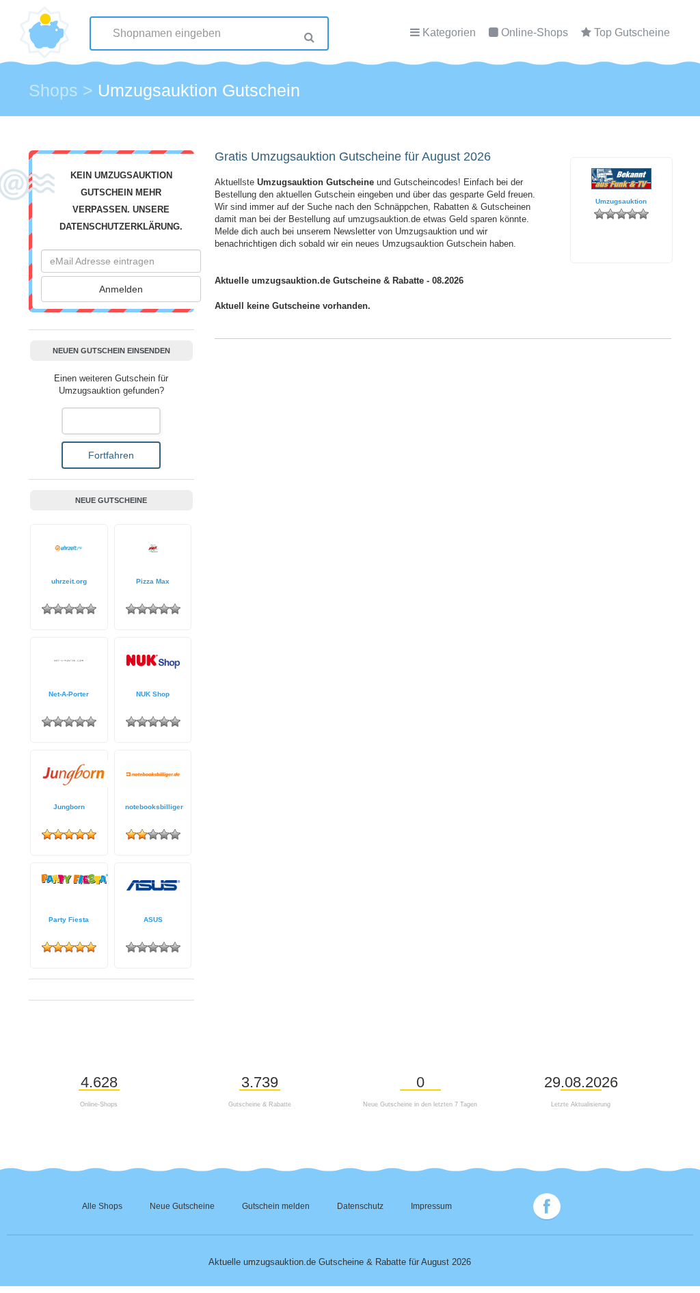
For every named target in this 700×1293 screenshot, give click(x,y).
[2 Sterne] (610, 213)
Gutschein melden (276, 1206)
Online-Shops (534, 32)
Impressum (431, 1206)
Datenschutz (360, 1206)
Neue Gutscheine (182, 1206)
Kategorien (449, 32)
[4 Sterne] (632, 213)
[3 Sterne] (621, 213)
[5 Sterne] (643, 213)
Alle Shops (102, 1206)
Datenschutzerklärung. (121, 227)
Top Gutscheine (632, 32)
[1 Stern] (599, 213)
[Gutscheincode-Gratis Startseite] (46, 24)
